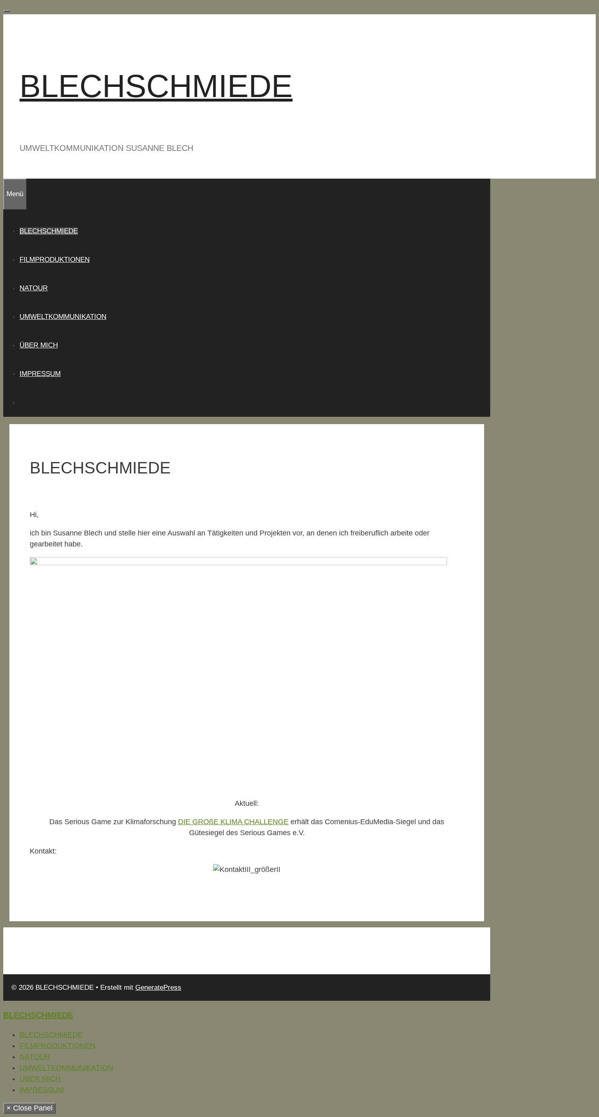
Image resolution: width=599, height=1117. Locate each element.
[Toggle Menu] (6, 11)
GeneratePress (158, 987)
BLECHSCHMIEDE (156, 86)
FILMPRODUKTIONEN (55, 259)
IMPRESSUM (40, 374)
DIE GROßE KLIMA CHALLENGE (233, 822)
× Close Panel (30, 1108)
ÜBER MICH (39, 345)
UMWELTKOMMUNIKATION (63, 317)
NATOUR (34, 288)
